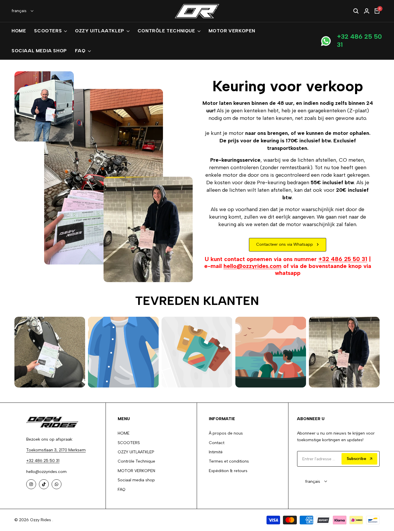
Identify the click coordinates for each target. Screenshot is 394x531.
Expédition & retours (228, 470)
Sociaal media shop (136, 480)
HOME (124, 433)
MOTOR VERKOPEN (136, 470)
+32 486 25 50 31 (359, 41)
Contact (216, 442)
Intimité (216, 452)
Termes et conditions (229, 461)
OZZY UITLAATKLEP (136, 452)
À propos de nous (226, 433)
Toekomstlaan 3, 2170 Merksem (56, 450)
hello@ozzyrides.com (253, 265)
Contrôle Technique (136, 461)
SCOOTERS (129, 442)
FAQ (121, 489)
